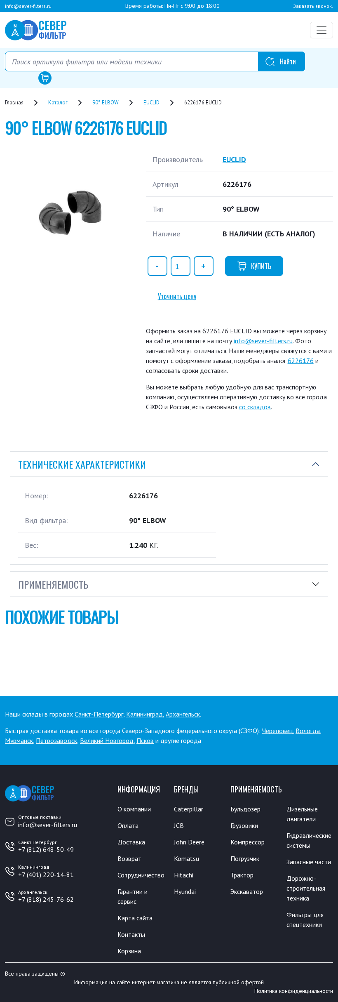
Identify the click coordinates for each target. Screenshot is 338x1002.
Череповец (277, 730)
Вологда (308, 730)
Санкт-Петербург (99, 714)
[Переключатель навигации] (321, 30)
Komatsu (186, 858)
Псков (145, 740)
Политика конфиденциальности (293, 991)
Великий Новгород (107, 740)
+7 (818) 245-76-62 (46, 899)
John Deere (189, 842)
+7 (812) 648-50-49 (46, 849)
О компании (134, 809)
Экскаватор (246, 891)
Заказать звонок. (313, 6)
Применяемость (53, 584)
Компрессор (247, 842)
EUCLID (234, 159)
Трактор (242, 875)
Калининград (144, 714)
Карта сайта (135, 918)
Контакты (131, 934)
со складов (255, 407)
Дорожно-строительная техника (305, 888)
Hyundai (185, 891)
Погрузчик (244, 858)
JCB (179, 825)
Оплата (127, 825)
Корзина (129, 951)
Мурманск (19, 740)
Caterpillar (188, 809)
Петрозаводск (56, 740)
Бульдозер (245, 809)
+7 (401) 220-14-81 (46, 874)
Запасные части (308, 862)
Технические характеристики (82, 464)
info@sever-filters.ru (28, 6)
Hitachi (183, 875)
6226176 (301, 360)
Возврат (129, 858)
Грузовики (244, 825)
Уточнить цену (177, 296)
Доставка (131, 842)
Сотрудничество (140, 875)
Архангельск (183, 714)
